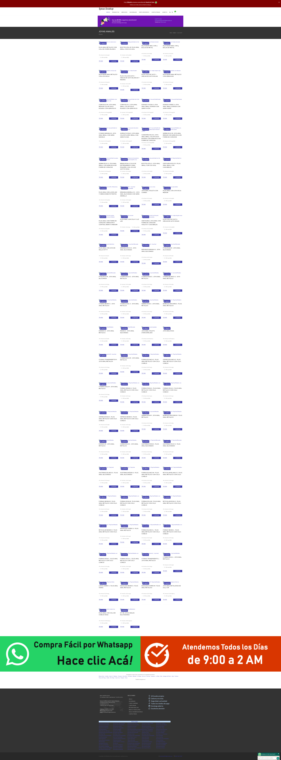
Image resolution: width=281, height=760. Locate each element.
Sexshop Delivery (103, 729)
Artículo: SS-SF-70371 (125, 396)
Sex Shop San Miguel (118, 732)
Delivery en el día (157, 699)
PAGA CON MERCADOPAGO (136, 711)
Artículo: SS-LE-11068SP (148, 228)
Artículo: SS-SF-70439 (126, 593)
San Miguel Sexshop (160, 741)
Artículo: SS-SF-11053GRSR (127, 112)
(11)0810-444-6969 (109, 709)
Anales (174, 32)
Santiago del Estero (167, 676)
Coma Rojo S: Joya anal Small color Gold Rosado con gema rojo (128, 106)
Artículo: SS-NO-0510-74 (169, 338)
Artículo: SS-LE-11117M (104, 228)
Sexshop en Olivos (146, 724)
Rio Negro (112, 677)
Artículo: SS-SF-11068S (169, 171)
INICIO (130, 699)
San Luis (144, 676)
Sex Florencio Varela (146, 743)
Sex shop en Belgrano (118, 744)
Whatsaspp (163, 22)
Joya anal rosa (168, 331)
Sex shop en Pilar (131, 749)
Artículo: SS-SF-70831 (104, 284)
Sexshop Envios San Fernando (105, 732)
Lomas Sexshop (145, 738)
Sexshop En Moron (117, 726)
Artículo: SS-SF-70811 (104, 338)
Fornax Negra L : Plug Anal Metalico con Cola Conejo (172, 531)
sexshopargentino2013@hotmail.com (163, 20)
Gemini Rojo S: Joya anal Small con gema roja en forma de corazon (107, 165)
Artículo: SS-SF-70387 (147, 537)
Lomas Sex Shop (131, 738)
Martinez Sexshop (117, 740)
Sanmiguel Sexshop (103, 743)
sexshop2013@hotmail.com (109, 712)
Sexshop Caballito (117, 729)
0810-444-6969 (104, 57)
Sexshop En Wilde (117, 730)
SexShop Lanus (145, 732)
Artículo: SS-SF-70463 (126, 255)
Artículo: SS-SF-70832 (147, 593)
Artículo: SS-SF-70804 (169, 311)
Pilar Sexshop (102, 741)
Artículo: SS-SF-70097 (147, 566)
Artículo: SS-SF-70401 (168, 509)
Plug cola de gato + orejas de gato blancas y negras (129, 77)
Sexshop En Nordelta (103, 726)
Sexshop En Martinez (103, 727)
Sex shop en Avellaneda (161, 743)
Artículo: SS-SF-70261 (168, 255)
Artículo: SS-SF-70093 (126, 365)
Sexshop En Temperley (118, 727)
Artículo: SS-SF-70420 (104, 480)
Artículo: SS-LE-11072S (105, 82)
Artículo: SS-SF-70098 (169, 565)
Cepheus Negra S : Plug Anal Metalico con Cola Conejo (129, 418)
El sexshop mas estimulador (105, 735)
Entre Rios (125, 676)
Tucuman (120, 676)
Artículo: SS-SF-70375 (147, 367)
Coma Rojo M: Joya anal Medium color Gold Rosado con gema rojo (107, 106)
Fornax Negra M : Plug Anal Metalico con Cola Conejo (108, 503)
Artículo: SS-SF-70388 (104, 424)
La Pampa (139, 676)
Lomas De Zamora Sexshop (119, 738)
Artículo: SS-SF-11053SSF (126, 141)
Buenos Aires (101, 676)
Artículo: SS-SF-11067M (126, 55)
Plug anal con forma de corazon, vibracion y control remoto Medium (108, 222)
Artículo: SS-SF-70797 (147, 311)
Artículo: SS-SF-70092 (104, 367)
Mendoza (115, 676)
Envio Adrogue (159, 735)
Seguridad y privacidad (159, 701)
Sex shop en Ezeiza (146, 746)
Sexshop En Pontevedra (118, 724)
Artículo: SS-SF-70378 (126, 509)
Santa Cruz (117, 677)
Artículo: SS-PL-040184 (105, 200)
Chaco (126, 677)
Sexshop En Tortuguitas (147, 729)
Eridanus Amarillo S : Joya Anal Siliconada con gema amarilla (129, 194)
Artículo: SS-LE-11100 (104, 255)
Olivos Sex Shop (131, 740)
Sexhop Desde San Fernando (134, 730)
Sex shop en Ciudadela (104, 746)
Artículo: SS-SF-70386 (126, 566)
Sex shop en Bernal (146, 744)
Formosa (176, 676)
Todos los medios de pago (160, 703)
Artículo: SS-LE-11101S (147, 198)
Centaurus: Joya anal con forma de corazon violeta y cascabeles (151, 222)
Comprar (113, 61)
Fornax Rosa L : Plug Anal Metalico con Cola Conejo (108, 560)
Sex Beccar (115, 743)
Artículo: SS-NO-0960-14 (169, 593)
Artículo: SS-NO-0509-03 (126, 620)
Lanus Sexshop (159, 737)
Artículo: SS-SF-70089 (104, 311)
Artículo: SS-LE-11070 (168, 53)
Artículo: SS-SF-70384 (104, 566)
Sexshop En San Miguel (161, 724)
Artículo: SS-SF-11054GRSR (148, 142)
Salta (161, 676)
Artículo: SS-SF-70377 (104, 509)
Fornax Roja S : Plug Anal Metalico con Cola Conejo (172, 390)
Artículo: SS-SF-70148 (126, 536)
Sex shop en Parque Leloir (105, 749)
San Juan (148, 676)
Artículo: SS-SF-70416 (168, 451)
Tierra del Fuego (102, 677)
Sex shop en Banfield (103, 744)
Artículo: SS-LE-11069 (147, 53)
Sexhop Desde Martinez (147, 730)
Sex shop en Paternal (118, 749)
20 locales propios (157, 696)
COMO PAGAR (132, 705)
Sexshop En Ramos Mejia (147, 723)
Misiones (134, 676)
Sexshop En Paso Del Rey (133, 724)
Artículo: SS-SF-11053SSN (105, 141)
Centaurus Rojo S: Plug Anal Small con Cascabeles (172, 165)
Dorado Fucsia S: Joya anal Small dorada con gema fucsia (150, 106)
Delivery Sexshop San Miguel (105, 747)
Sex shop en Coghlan (118, 746)
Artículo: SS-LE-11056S (105, 55)
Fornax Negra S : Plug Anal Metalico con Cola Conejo (129, 390)
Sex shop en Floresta (118, 747)
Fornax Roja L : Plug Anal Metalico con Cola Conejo (129, 560)
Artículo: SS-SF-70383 (168, 537)
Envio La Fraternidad (117, 737)
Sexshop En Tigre (160, 727)
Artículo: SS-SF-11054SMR (169, 141)
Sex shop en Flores (160, 746)
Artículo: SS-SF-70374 (168, 396)
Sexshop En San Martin (104, 724)
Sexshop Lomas (131, 734)
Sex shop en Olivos (160, 747)
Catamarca (153, 676)
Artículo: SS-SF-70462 (126, 480)
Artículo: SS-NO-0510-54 (105, 620)
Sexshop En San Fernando (119, 723)
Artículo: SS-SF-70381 (147, 480)
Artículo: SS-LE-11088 (125, 83)
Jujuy (173, 676)
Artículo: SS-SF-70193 (104, 593)
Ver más (101, 61)
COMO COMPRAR (133, 703)
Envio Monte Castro (132, 737)
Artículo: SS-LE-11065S (126, 171)
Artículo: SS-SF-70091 (147, 284)
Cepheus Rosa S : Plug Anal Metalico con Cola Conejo (108, 418)
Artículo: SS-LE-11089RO (169, 227)
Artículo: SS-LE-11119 (125, 227)
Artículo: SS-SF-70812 (104, 451)
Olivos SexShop (159, 740)
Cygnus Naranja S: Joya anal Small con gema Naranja (107, 135)
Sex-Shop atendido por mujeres (134, 729)
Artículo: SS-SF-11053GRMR (106, 112)
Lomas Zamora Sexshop (104, 740)
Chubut (107, 677)
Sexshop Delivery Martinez (148, 727)
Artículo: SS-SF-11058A (126, 200)
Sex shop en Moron (146, 747)
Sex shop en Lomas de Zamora (134, 747)
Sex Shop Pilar (102, 734)
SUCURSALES (132, 701)
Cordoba (106, 676)
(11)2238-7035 (108, 710)
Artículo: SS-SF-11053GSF (148, 112)
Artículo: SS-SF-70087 (169, 284)
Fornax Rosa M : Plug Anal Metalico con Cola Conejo (129, 503)
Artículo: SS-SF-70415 (147, 451)
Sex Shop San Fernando (132, 732)
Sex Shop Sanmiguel (160, 730)
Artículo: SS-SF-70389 (169, 367)
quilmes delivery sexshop (119, 741)
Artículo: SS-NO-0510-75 (148, 338)
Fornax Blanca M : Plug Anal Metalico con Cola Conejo (151, 474)
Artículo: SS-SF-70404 (104, 537)
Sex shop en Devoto (132, 746)
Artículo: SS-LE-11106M (169, 198)
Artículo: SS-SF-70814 (126, 338)
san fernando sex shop (147, 741)
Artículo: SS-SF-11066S (147, 171)
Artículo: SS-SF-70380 (147, 509)
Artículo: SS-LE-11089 (147, 82)
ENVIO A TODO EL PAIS (134, 709)
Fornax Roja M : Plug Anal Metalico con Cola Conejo (151, 503)
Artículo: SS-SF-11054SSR (105, 171)
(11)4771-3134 (158, 19)
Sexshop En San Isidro (104, 723)
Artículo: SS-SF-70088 (126, 284)
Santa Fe (111, 676)
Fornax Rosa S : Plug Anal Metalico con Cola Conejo (151, 390)
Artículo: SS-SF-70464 (147, 257)
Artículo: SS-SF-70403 (169, 480)
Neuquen (122, 677)
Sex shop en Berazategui (133, 744)
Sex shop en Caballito (161, 744)
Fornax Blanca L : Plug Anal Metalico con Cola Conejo (151, 531)
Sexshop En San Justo (132, 723)
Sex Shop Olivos (117, 734)
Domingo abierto (157, 706)
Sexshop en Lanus (131, 727)
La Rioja (157, 676)
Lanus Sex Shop (145, 737)
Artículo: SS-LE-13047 (168, 82)
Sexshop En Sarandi (131, 726)
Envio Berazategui (103, 737)
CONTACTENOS (133, 714)
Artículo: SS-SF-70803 (169, 423)
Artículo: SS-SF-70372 (147, 396)
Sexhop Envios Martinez (161, 729)
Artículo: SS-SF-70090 (126, 311)
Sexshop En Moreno (146, 726)
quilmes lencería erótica (132, 741)
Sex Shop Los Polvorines (161, 734)
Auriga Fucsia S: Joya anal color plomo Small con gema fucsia (129, 135)
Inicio (171, 32)
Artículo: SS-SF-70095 (104, 394)
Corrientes (130, 676)
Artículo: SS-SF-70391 (126, 424)
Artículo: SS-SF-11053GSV (169, 112)
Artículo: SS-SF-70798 (147, 423)
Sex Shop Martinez (146, 734)
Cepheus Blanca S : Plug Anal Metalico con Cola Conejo (172, 361)
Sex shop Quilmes (160, 732)
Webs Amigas (134, 721)
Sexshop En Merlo (160, 726)
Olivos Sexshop (145, 740)
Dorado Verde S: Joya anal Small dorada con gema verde (171, 106)
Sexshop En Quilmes (161, 723)
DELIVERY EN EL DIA (134, 707)
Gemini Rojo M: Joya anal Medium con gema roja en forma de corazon (172, 135)
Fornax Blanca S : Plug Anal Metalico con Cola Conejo (151, 361)
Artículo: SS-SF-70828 (126, 451)
